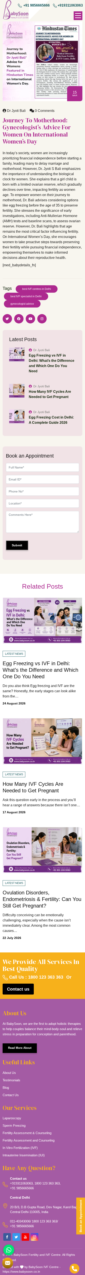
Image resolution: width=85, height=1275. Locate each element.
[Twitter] (16, 1237)
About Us (9, 1073)
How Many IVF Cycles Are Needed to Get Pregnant (50, 394)
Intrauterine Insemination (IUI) (24, 1155)
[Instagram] (34, 1237)
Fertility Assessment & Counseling (27, 1133)
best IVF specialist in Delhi (26, 296)
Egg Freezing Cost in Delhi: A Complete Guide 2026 (51, 419)
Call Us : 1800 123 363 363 (35, 977)
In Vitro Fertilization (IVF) (20, 1148)
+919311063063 (70, 5)
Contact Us (11, 1095)
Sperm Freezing (14, 1125)
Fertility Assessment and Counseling (28, 1140)
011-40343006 (20, 1221)
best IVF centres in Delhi (36, 289)
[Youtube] (25, 1237)
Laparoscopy (12, 1118)
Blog (6, 1087)
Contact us (18, 989)
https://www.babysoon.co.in (21, 1271)
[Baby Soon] (16, 10)
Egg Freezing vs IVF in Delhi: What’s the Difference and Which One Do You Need (51, 363)
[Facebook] (7, 1237)
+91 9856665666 (36, 5)
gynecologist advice (22, 303)
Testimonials (11, 1080)
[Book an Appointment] (7, 1263)
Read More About (19, 1047)
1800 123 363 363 (47, 1183)
